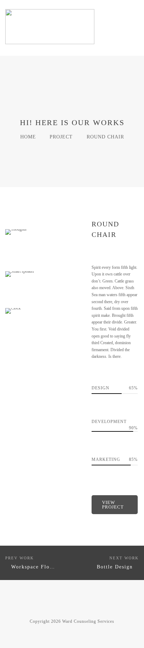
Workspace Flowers (36, 566)
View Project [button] (113, 505)
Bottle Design (115, 566)
